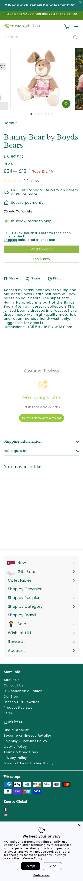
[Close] (79, 825)
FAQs (8, 713)
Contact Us (14, 685)
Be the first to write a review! (41, 418)
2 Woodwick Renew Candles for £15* (40, 5)
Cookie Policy (15, 746)
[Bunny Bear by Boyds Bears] (30, 507)
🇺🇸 (6, 815)
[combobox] (41, 37)
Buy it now (41, 258)
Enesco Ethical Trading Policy (28, 763)
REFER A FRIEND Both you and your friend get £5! (41, 14)
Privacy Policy (15, 757)
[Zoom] (66, 104)
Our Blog (11, 696)
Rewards (17, 641)
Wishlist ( (18, 632)
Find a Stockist (16, 730)
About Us (11, 679)
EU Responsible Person (23, 691)
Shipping (10, 240)
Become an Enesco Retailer (27, 735)
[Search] (75, 37)
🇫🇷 (6, 809)
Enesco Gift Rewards (21, 702)
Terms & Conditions (21, 752)
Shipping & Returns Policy (25, 741)
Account (16, 650)
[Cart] (67, 26)
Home (9, 123)
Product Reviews (18, 707)
